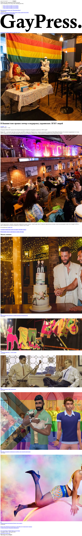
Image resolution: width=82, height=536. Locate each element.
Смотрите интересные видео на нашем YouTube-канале (13, 229)
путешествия (25, 526)
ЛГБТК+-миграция (5, 12)
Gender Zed (9, 227)
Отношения (12, 13)
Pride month (20, 12)
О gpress (2, 527)
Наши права (3, 13)
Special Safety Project (13, 12)
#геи (1, 530)
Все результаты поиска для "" (11, 10)
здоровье (30, 526)
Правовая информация (14, 527)
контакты (6, 527)
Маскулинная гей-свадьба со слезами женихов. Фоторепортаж (14, 315)
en (19, 32)
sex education (14, 32)
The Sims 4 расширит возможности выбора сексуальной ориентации (15, 451)
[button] (41, 11)
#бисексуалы (14, 530)
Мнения (8, 13)
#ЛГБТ (9, 530)
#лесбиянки (5, 530)
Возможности (4, 32)
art (18, 32)
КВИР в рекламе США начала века (8, 389)
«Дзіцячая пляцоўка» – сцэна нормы (8, 352)
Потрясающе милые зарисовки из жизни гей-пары (12, 231)
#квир (18, 530)
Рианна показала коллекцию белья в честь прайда (11, 523)
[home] (41, 31)
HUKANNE (26, 12)
